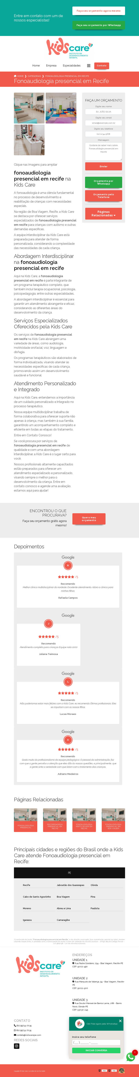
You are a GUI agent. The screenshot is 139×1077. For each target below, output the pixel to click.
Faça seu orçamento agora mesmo (99, 10)
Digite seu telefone (103, 128)
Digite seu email (104, 117)
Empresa (51, 65)
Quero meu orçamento (89, 519)
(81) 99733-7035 (23, 1025)
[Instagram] (16, 1046)
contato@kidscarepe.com (28, 1035)
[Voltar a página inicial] (69, 48)
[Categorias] (89, 65)
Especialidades (72, 65)
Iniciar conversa (96, 1050)
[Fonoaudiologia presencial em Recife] (29, 108)
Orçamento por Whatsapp (103, 182)
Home (36, 65)
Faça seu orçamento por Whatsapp (99, 25)
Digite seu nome (103, 106)
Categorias (34, 76)
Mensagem (103, 140)
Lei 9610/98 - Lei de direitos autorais (69, 943)
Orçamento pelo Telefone (103, 196)
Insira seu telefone (84, 1036)
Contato (102, 65)
